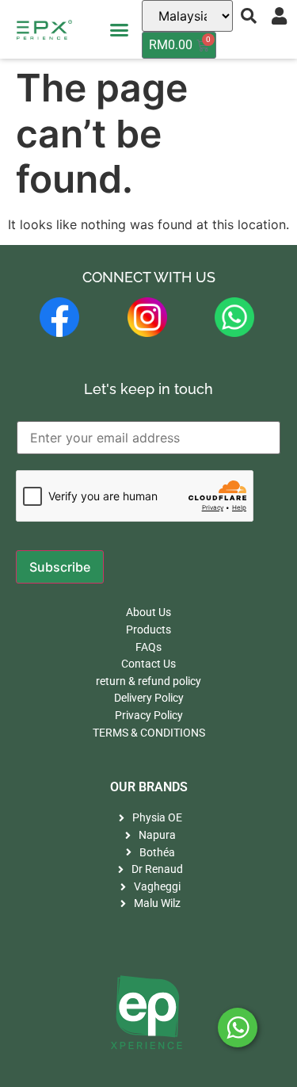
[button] (119, 29)
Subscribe (59, 567)
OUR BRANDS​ (149, 786)
